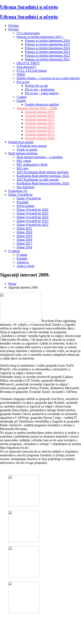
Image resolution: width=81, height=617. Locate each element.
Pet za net (23, 82)
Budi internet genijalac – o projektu (40, 157)
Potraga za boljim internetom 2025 (47, 44)
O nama (22, 254)
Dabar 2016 (24, 247)
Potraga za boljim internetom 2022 (47, 55)
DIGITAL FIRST (28, 63)
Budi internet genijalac (23, 153)
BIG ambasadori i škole (32, 164)
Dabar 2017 (24, 243)
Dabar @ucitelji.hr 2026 (32, 209)
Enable (21, 100)
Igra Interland (25, 187)
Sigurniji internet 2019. (40, 112)
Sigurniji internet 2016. (40, 123)
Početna (13, 25)
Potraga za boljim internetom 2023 (47, 52)
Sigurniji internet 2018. (40, 115)
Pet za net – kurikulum (39, 89)
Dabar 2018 (24, 239)
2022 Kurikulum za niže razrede (38, 179)
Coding (21, 97)
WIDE (21, 74)
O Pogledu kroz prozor (32, 146)
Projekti (13, 29)
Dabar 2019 (24, 236)
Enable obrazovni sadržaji (42, 104)
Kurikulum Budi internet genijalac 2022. (43, 176)
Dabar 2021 (24, 228)
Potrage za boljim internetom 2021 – (40, 37)
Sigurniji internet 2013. (40, 134)
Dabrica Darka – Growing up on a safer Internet (48, 78)
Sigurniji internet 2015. (40, 127)
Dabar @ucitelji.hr (20, 194)
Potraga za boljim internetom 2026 (47, 40)
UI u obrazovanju (28, 33)
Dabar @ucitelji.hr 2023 (32, 221)
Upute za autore (27, 149)
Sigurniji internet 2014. (40, 130)
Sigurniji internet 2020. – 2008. (37, 108)
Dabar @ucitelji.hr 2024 (32, 217)
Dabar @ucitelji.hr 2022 (32, 224)
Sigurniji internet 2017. (40, 119)
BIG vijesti (24, 161)
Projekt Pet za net (36, 85)
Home (12, 283)
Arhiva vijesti (25, 266)
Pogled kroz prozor (20, 142)
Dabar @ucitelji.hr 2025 (32, 213)
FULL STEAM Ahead (32, 70)
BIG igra (22, 168)
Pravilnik (22, 202)
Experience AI (17, 191)
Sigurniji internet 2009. (40, 138)
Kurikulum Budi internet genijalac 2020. (43, 183)
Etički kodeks (25, 206)
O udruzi (14, 251)
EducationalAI (26, 67)
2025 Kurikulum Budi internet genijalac (43, 172)
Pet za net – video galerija (42, 93)
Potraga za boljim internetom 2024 (47, 48)
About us (23, 262)
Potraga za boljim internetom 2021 (47, 59)
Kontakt (22, 258)
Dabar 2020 (24, 232)
